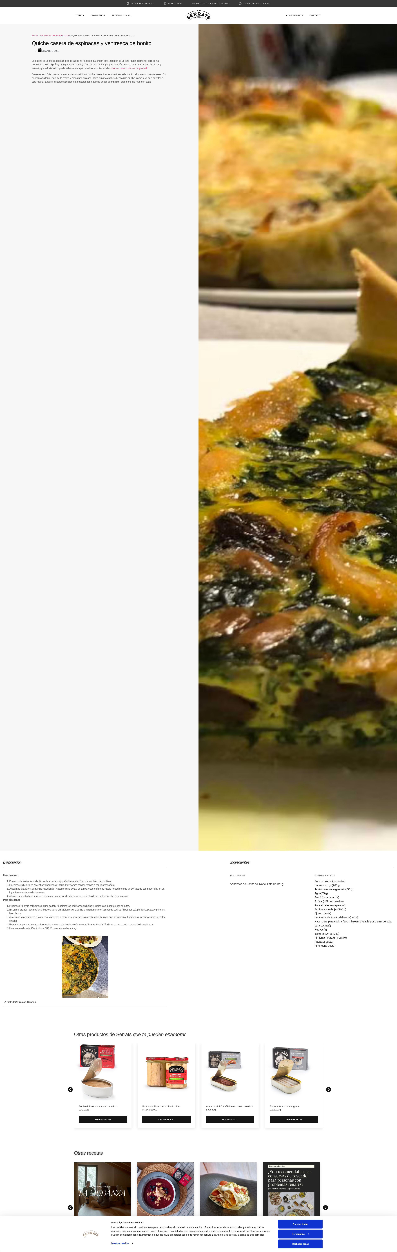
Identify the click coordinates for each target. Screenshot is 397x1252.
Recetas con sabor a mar (55, 35)
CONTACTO (315, 15)
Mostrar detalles (120, 1243)
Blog (35, 35)
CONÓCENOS (98, 15)
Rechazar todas (300, 1244)
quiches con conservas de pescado (129, 68)
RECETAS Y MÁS (121, 15)
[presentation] (69, 1206)
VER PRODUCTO (103, 1120)
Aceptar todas (300, 1224)
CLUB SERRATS (294, 15)
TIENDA (80, 15)
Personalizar (299, 1234)
